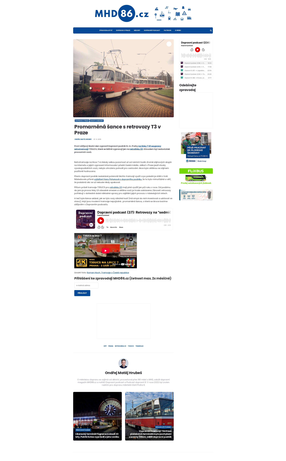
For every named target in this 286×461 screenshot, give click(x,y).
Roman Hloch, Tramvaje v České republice (108, 272)
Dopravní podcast (152, 30)
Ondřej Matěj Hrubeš (83, 139)
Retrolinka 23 (120, 346)
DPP (105, 346)
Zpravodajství (105, 30)
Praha (110, 346)
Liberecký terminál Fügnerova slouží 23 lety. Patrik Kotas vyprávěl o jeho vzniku (97, 435)
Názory (137, 30)
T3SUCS (131, 346)
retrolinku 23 (136, 149)
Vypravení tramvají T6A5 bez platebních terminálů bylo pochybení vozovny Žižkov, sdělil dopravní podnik (150, 434)
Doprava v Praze (123, 30)
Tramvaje (139, 346)
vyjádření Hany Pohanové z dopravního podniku (118, 179)
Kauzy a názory (96, 121)
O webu (178, 30)
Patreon (167, 30)
